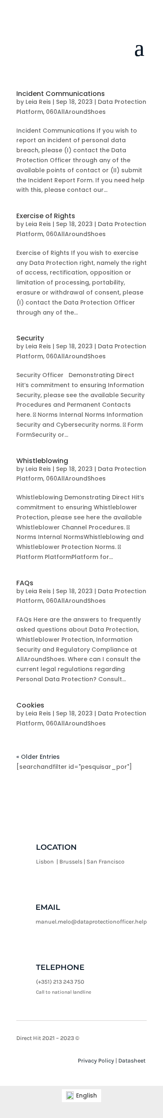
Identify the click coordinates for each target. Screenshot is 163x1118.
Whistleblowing (42, 461)
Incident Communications (60, 93)
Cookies (30, 705)
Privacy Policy (96, 1060)
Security (30, 338)
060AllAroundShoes (76, 112)
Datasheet (131, 1060)
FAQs (24, 583)
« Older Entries (38, 757)
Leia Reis (38, 102)
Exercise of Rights (45, 216)
